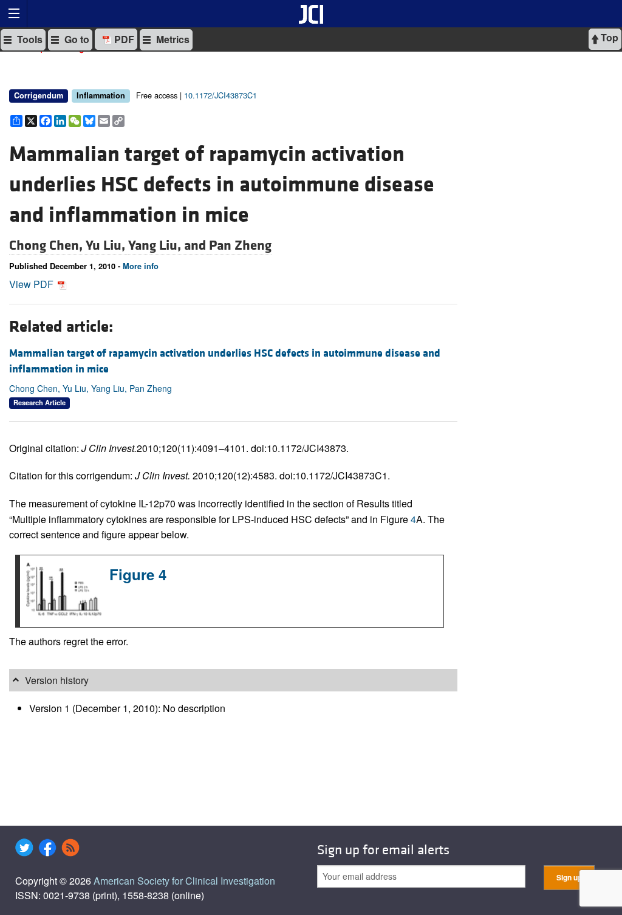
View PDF (32, 284)
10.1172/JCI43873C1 (220, 95)
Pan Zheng (240, 245)
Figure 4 (137, 574)
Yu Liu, (107, 245)
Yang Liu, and (168, 245)
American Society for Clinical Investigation (184, 881)
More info (141, 266)
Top (608, 37)
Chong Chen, (47, 245)
